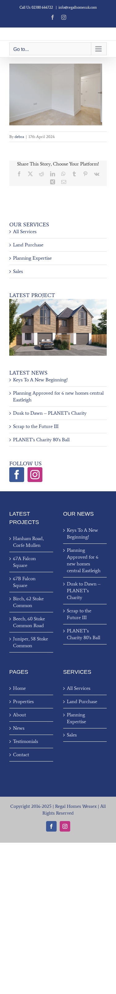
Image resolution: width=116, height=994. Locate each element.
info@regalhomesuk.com (77, 7)
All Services (25, 231)
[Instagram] (35, 474)
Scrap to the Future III (35, 426)
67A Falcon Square (24, 562)
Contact (21, 754)
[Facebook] (16, 474)
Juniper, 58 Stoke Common (30, 642)
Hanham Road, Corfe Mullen (28, 541)
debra (19, 136)
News (18, 728)
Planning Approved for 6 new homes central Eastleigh (84, 560)
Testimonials (25, 741)
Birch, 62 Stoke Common (28, 602)
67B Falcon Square (24, 582)
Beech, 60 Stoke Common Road (29, 622)
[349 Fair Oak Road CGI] (58, 301)
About (19, 715)
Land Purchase (28, 245)
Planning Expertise (32, 258)
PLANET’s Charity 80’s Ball (41, 439)
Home (19, 688)
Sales (18, 271)
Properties (23, 701)
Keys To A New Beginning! (40, 380)
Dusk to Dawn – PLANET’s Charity (50, 413)
